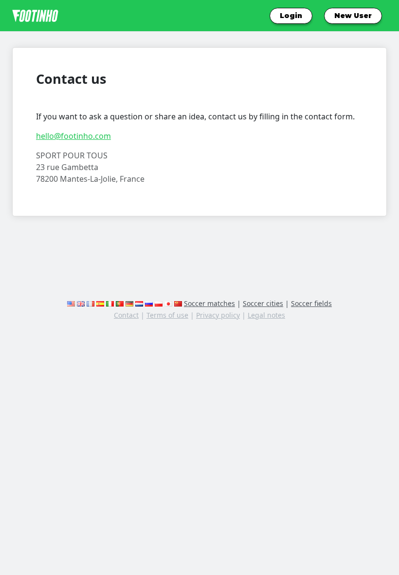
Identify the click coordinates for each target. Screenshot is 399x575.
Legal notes (266, 315)
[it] (110, 303)
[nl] (139, 303)
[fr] (90, 303)
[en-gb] (81, 303)
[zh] (178, 303)
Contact (126, 315)
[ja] (168, 303)
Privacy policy (218, 315)
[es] (100, 303)
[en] (71, 303)
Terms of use (167, 315)
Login (291, 15)
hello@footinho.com (73, 136)
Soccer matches (209, 303)
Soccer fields (311, 303)
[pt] (120, 303)
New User (353, 15)
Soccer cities (263, 303)
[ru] (149, 303)
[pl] (159, 303)
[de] (129, 303)
